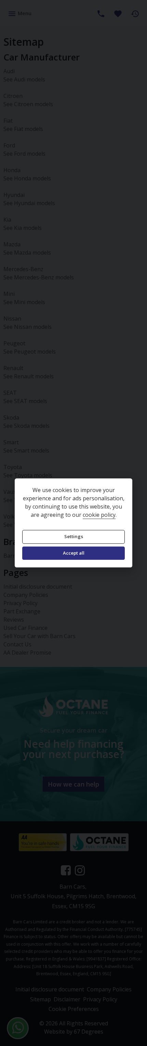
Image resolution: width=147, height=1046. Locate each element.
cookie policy (99, 515)
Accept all (73, 553)
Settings (73, 537)
